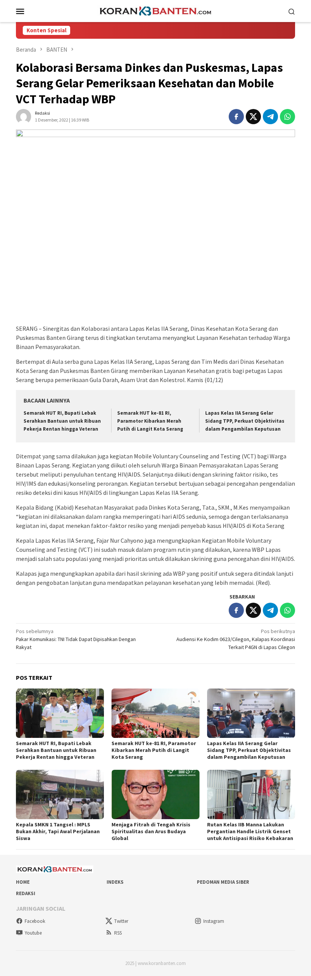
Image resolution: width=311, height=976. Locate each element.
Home (23, 882)
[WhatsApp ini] (287, 116)
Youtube (33, 933)
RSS (118, 933)
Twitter (121, 921)
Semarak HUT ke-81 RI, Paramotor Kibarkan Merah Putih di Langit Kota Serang (150, 421)
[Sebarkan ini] (236, 116)
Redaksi (25, 893)
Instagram (213, 921)
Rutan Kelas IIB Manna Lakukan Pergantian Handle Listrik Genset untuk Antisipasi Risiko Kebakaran (250, 831)
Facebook (35, 921)
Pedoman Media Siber (223, 882)
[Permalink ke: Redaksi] (23, 116)
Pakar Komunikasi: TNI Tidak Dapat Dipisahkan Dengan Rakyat (76, 639)
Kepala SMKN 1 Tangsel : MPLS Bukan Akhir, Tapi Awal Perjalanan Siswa (58, 831)
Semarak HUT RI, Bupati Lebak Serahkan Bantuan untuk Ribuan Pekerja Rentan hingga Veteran (62, 421)
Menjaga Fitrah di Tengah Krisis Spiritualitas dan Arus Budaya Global (151, 831)
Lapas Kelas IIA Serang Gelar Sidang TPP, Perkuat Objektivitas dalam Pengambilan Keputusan (244, 421)
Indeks (115, 882)
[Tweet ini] (253, 116)
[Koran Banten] (155, 10)
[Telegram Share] (270, 116)
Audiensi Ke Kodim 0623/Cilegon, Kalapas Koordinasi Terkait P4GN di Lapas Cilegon (235, 639)
